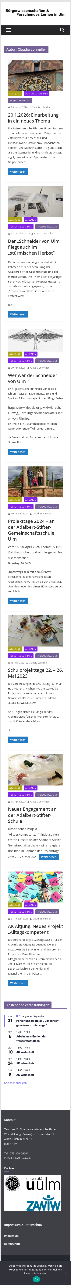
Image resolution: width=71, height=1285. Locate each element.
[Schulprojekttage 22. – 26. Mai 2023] (35, 630)
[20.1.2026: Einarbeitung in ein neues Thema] (35, 75)
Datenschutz (12, 1244)
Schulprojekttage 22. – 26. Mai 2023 (35, 673)
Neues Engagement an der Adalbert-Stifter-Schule (32, 815)
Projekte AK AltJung (19, 100)
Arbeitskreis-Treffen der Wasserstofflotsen (31, 1038)
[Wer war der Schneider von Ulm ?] (35, 340)
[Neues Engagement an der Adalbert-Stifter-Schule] (35, 769)
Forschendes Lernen (36, 93)
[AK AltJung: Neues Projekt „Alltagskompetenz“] (35, 887)
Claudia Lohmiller (41, 107)
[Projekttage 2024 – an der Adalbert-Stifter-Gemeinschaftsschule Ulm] (35, 481)
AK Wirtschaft (25, 1052)
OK (36, 1279)
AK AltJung (14, 93)
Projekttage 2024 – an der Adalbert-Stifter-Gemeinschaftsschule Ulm (31, 530)
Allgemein (30, 219)
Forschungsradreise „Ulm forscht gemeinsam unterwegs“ (37, 1023)
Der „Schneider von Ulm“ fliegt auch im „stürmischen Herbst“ (34, 247)
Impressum (11, 1236)
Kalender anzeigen (15, 1083)
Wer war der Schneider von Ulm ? (32, 378)
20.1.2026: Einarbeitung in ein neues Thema (33, 118)
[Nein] (66, 1273)
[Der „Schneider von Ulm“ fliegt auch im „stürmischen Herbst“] (35, 201)
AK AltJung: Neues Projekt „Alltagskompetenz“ (35, 929)
